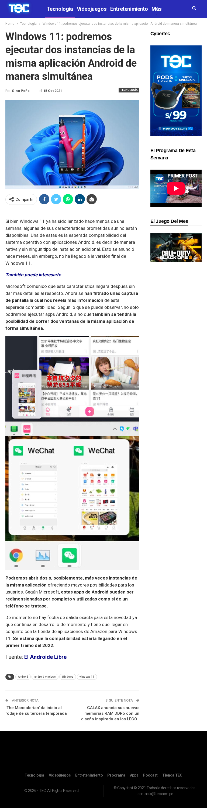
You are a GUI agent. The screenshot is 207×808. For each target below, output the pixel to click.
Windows (67, 676)
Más (156, 9)
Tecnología (60, 9)
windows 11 (87, 676)
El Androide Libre (45, 657)
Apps (134, 775)
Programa (116, 775)
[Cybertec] (176, 90)
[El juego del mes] (176, 247)
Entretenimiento (129, 9)
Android (23, 676)
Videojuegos (92, 9)
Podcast (150, 775)
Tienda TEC (172, 775)
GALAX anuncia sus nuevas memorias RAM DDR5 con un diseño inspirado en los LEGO (110, 713)
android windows (45, 676)
